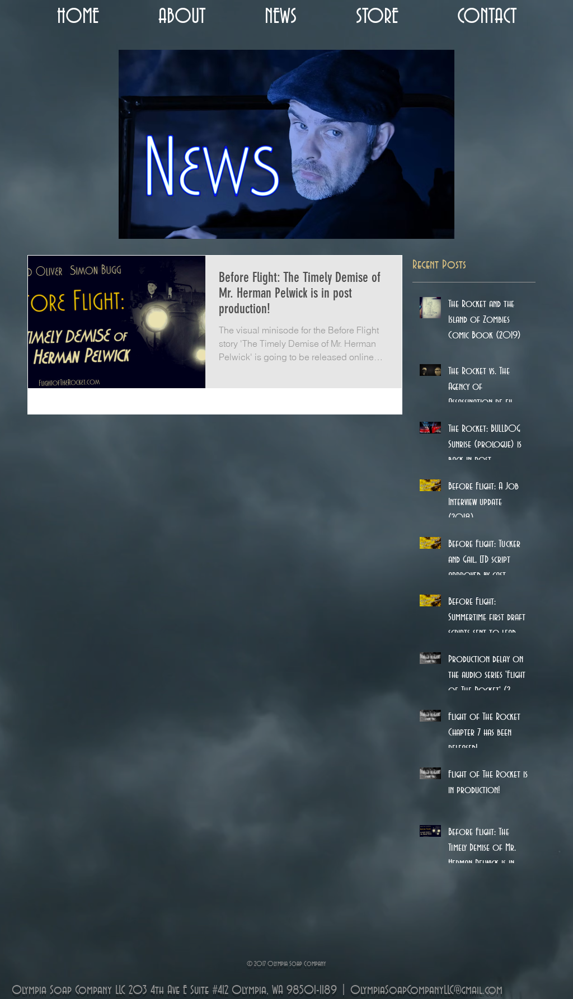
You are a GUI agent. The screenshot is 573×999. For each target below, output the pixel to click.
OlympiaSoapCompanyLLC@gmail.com (426, 990)
